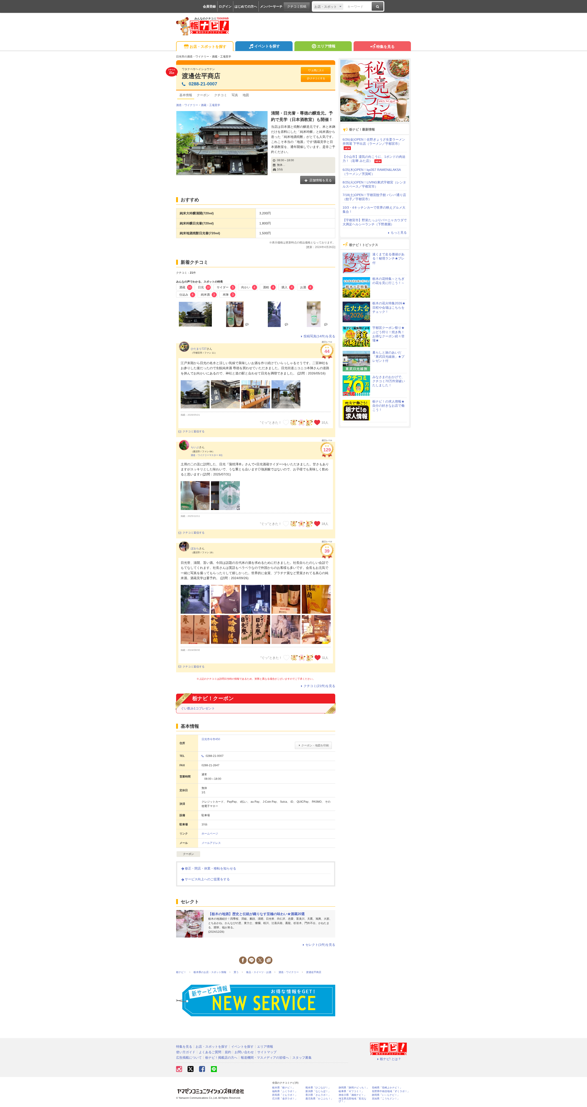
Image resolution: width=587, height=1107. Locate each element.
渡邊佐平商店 (201, 75)
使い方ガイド (185, 1052)
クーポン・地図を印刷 (315, 745)
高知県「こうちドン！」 (386, 1098)
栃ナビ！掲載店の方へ (221, 1057)
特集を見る (385, 47)
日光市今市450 (211, 739)
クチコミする (317, 78)
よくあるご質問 (210, 1052)
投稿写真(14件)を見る (319, 336)
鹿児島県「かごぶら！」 (319, 1098)
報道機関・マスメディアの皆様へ (265, 1057)
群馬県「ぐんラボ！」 (284, 1095)
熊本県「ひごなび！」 (318, 1087)
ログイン (225, 6)
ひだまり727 (199, 348)
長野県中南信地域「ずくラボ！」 (391, 1091)
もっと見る (399, 232)
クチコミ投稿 (296, 6)
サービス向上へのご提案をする (207, 879)
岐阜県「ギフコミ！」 (351, 1091)
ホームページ (210, 833)
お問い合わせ (244, 1052)
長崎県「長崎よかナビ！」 (387, 1087)
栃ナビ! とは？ (390, 1059)
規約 (228, 1052)
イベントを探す (267, 46)
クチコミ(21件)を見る (319, 686)
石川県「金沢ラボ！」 (284, 1098)
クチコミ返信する (194, 431)
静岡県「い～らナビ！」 (386, 1095)
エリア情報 (326, 46)
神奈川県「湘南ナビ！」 (352, 1095)
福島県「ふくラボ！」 (284, 1091)
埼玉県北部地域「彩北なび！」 (352, 1099)
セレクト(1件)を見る (320, 944)
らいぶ (195, 447)
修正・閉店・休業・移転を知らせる (210, 868)
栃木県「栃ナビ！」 (283, 1087)
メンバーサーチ (271, 6)
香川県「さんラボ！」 (318, 1095)
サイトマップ (267, 1052)
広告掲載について (189, 1057)
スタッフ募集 (302, 1057)
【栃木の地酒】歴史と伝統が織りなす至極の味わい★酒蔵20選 (256, 914)
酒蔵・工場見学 (210, 105)
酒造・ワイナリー (187, 105)
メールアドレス (211, 843)
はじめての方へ (246, 6)
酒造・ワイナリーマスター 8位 (207, 455)
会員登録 (209, 6)
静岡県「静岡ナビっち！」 (354, 1087)
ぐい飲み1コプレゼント (198, 708)
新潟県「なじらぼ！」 (318, 1091)
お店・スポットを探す (208, 47)
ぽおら (195, 548)
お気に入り (317, 70)
